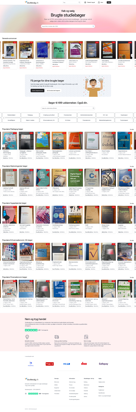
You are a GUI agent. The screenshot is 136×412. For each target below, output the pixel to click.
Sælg (109, 2)
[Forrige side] (3, 55)
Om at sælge (72, 390)
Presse (70, 384)
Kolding (85, 382)
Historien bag (72, 382)
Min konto (56, 382)
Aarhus (85, 396)
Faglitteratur (101, 390)
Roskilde (86, 390)
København (86, 384)
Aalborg (86, 393)
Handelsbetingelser (73, 393)
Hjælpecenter (102, 382)
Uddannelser (57, 390)
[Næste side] (132, 55)
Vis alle (132, 129)
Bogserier (56, 387)
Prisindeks (56, 393)
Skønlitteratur (102, 392)
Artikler (56, 384)
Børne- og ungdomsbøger (105, 395)
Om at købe (72, 387)
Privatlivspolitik (72, 396)
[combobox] (68, 108)
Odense (86, 387)
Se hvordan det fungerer (53, 90)
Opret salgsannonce (37, 90)
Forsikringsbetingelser (74, 399)
